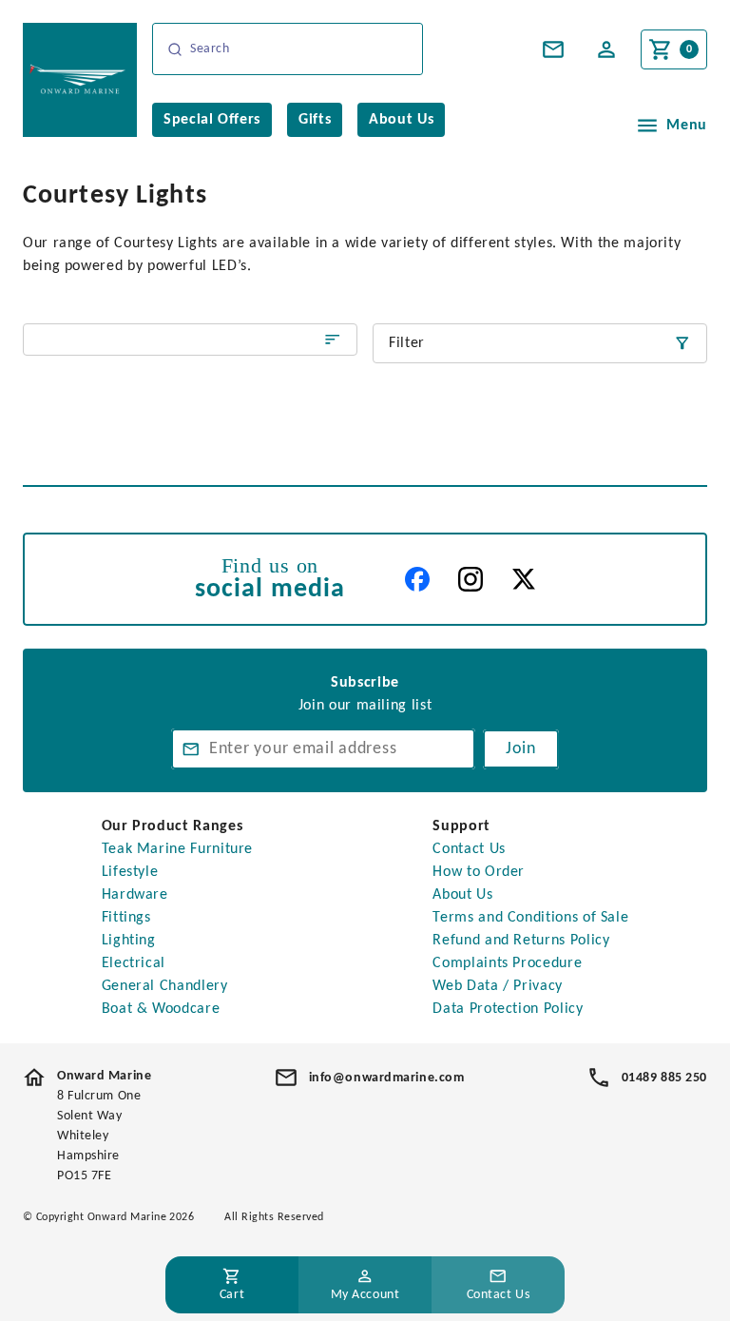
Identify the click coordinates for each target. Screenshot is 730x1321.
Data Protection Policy (507, 1009)
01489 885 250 (664, 1078)
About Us (462, 895)
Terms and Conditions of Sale (530, 917)
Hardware (135, 895)
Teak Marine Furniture (177, 849)
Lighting (129, 940)
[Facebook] (417, 579)
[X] (523, 579)
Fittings (126, 917)
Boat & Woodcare (161, 1009)
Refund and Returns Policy (520, 940)
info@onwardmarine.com (387, 1078)
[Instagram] (470, 579)
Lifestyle (130, 872)
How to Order (478, 872)
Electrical (133, 963)
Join (521, 749)
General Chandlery (165, 986)
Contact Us (468, 849)
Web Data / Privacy (497, 986)
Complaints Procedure (507, 963)
